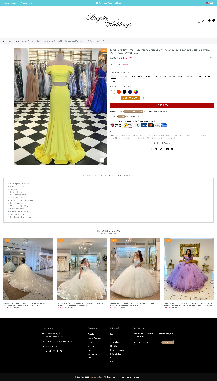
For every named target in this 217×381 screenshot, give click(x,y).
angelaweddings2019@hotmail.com (59, 341)
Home (4, 41)
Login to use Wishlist (144, 98)
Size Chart (114, 346)
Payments (114, 334)
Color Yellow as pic (168, 138)
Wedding (91, 334)
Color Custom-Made (128, 138)
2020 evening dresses (162, 135)
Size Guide (125, 72)
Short (90, 350)
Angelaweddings (136, 377)
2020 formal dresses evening (183, 135)
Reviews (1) (107, 175)
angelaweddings (123, 132)
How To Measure (117, 350)
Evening (91, 346)
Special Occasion (94, 338)
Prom (90, 342)
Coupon (113, 338)
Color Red (155, 138)
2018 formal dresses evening (126, 135)
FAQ (112, 362)
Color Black (114, 138)
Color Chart (115, 342)
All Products (14, 41)
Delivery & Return (162, 143)
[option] (28, 273)
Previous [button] (2, 274)
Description (90, 175)
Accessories (92, 354)
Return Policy (115, 354)
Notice (113, 358)
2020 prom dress (202, 135)
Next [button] (212, 274)
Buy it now (162, 105)
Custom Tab (123, 175)
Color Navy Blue (144, 138)
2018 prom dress (145, 135)
